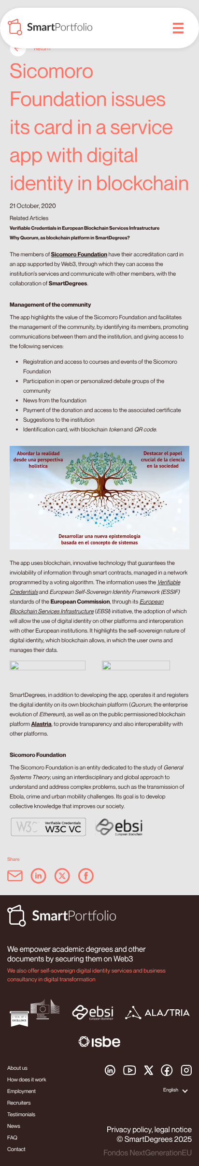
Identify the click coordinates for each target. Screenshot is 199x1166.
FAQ (12, 1138)
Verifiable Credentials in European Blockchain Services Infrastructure (84, 228)
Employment (21, 1091)
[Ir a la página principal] (50, 28)
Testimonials (21, 1114)
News (13, 1126)
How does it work (26, 1080)
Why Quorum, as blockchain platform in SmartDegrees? (70, 238)
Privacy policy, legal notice (149, 1129)
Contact (16, 1149)
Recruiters (19, 1103)
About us (17, 1068)
